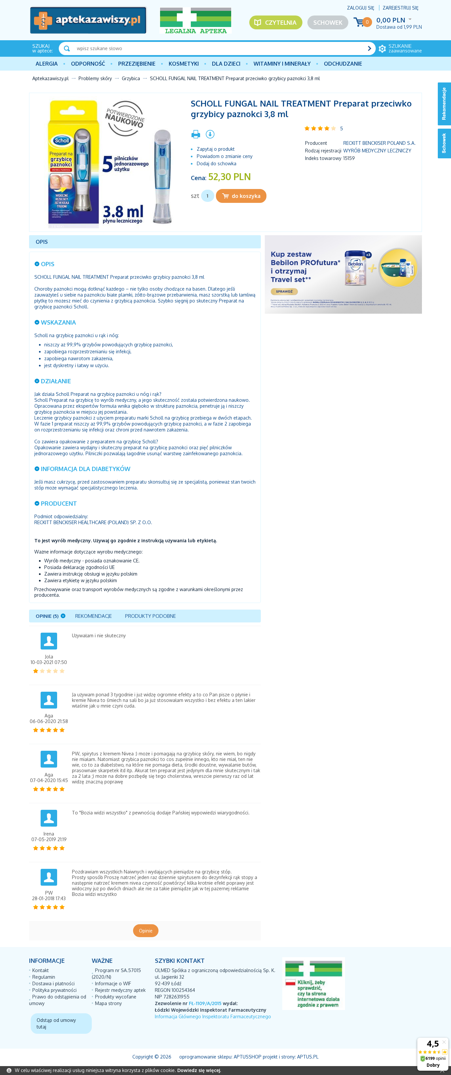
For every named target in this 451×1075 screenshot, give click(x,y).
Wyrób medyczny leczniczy (377, 150)
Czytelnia (280, 22)
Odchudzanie (343, 63)
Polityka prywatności (54, 990)
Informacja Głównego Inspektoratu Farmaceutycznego (213, 1016)
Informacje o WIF (113, 983)
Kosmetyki (184, 63)
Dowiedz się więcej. (199, 1070)
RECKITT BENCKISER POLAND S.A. (379, 143)
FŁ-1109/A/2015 (205, 1003)
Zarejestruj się (401, 8)
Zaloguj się (360, 8)
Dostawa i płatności (53, 983)
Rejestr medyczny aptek (120, 990)
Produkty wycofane (115, 996)
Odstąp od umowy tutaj (56, 1023)
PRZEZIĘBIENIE (137, 63)
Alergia (47, 63)
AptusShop (247, 1056)
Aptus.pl (308, 1056)
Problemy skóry (95, 78)
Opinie (146, 930)
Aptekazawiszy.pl (50, 78)
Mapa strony (108, 1003)
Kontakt (40, 970)
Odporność (88, 63)
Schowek (327, 22)
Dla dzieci (226, 63)
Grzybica (131, 78)
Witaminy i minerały (282, 63)
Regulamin (43, 977)
